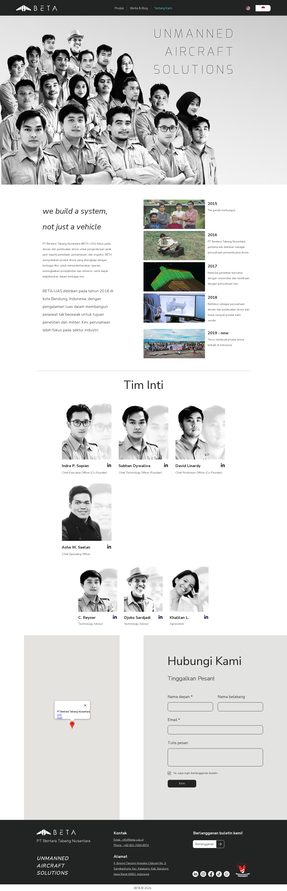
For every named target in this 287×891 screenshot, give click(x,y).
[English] (248, 8)
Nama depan (180, 696)
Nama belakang (231, 696)
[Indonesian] (263, 8)
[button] (204, 844)
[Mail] (109, 465)
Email (174, 719)
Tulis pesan (178, 742)
